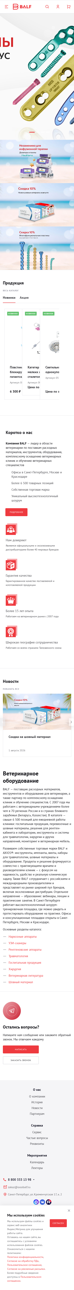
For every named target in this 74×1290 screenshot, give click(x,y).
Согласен (58, 1223)
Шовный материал (21, 982)
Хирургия (15, 969)
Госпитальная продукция (25, 963)
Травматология (18, 956)
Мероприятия (37, 1155)
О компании (37, 1096)
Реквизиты (37, 1144)
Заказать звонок (21, 1060)
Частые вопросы (37, 1138)
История (37, 1102)
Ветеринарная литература (26, 976)
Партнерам (37, 1114)
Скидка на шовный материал (29, 737)
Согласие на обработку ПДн (23, 1261)
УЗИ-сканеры (17, 943)
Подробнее (16, 512)
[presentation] (2, 722)
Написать (21, 1049)
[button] (26, 132)
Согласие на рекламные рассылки (26, 1268)
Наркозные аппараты (23, 937)
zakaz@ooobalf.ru (19, 1187)
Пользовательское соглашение (24, 1265)
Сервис (37, 1132)
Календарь (37, 1162)
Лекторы (37, 1168)
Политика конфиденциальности (25, 1257)
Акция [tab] (24, 297)
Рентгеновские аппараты (25, 950)
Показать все (11, 689)
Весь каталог (11, 290)
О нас (37, 1090)
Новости (37, 1108)
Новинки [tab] (9, 297)
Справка (37, 1125)
